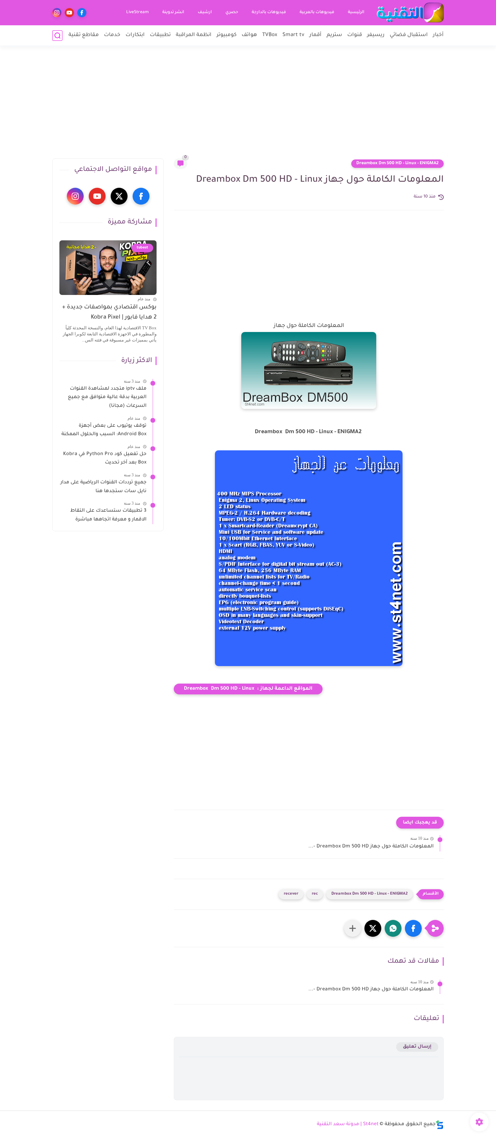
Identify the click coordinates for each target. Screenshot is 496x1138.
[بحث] (57, 35)
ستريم (334, 35)
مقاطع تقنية (83, 35)
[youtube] (69, 12)
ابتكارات (135, 35)
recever (291, 894)
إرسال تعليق (417, 1046)
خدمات (112, 35)
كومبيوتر (227, 35)
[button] (413, 928)
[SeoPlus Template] (440, 1124)
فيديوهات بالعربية (317, 12)
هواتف (249, 35)
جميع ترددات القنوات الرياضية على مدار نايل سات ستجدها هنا (103, 487)
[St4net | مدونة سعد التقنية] (410, 12)
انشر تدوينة (173, 12)
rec (315, 894)
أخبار (438, 35)
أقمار (315, 35)
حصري (231, 12)
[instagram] (56, 12)
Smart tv (293, 35)
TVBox (269, 35)
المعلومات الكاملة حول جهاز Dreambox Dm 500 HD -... (371, 846)
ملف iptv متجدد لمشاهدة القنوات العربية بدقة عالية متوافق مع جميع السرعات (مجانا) (107, 397)
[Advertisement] (248, 106)
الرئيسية (356, 12)
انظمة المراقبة (194, 35)
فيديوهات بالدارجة (269, 12)
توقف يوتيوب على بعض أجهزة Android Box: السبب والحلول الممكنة (103, 430)
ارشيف (205, 12)
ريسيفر (376, 35)
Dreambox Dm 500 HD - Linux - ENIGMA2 (397, 163)
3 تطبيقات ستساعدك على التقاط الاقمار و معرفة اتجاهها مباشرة (108, 515)
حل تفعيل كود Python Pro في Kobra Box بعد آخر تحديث (104, 459)
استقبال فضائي (409, 35)
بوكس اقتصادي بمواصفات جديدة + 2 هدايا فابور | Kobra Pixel (109, 312)
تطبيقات (160, 35)
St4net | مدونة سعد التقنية (348, 1124)
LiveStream (137, 12)
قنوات (354, 35)
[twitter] (119, 196)
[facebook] (81, 12)
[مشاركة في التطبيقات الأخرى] (352, 928)
